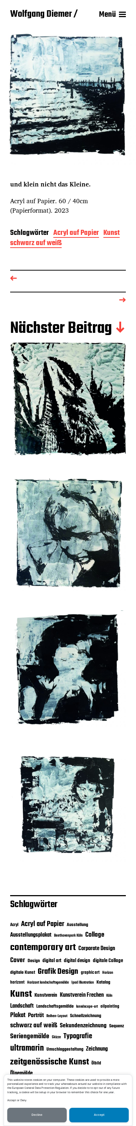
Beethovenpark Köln (68, 935)
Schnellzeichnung (85, 1016)
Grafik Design (58, 971)
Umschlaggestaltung (64, 1049)
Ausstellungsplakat (30, 935)
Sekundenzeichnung (83, 1026)
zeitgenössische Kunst (49, 1062)
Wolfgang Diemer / (44, 14)
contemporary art (43, 947)
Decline (37, 1115)
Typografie (77, 1036)
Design (34, 961)
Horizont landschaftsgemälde (48, 982)
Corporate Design (96, 948)
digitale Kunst (22, 972)
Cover (17, 960)
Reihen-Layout (56, 1016)
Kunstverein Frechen (82, 995)
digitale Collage (108, 961)
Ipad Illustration (82, 982)
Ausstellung (77, 925)
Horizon (107, 973)
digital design (77, 961)
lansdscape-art (87, 1006)
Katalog (103, 982)
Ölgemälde (21, 1073)
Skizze (56, 1037)
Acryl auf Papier (76, 233)
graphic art (90, 972)
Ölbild (96, 1063)
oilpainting (109, 1006)
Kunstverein (45, 995)
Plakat (17, 1015)
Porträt (36, 1015)
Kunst (111, 233)
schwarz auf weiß (36, 244)
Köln (109, 996)
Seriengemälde (29, 1036)
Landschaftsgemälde (55, 1006)
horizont (17, 982)
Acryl (14, 925)
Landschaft (22, 1006)
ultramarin (27, 1048)
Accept (99, 1115)
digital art (51, 961)
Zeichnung (97, 1049)
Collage (94, 935)
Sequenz (116, 1026)
